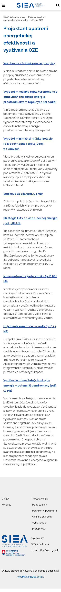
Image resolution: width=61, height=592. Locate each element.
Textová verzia (40, 498)
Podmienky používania (44, 510)
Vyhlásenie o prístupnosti (39, 525)
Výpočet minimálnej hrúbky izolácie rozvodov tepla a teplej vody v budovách (28, 144)
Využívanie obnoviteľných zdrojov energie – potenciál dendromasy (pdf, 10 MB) (29, 385)
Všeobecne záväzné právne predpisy (29, 63)
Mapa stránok (39, 504)
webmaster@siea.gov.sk (30, 576)
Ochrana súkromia (42, 516)
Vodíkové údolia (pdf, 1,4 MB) (23, 193)
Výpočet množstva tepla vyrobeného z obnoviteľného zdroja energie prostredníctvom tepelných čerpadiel (30, 97)
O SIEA (5, 498)
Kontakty (6, 504)
